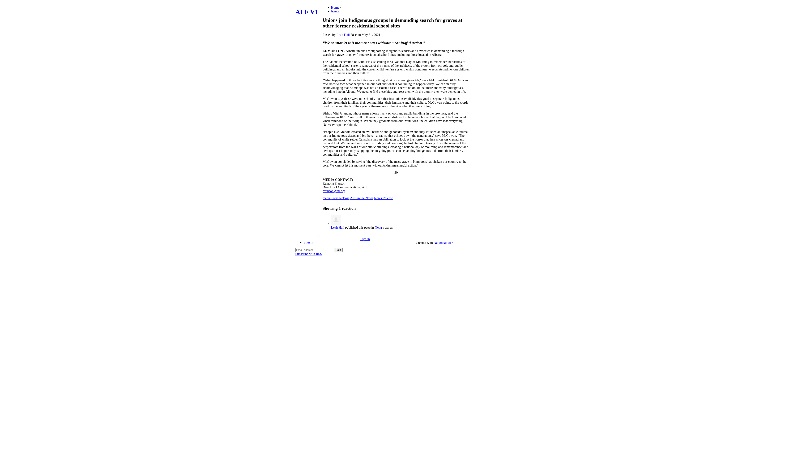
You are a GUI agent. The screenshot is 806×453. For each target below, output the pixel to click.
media (327, 198)
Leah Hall (343, 34)
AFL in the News (361, 198)
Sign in (308, 242)
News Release (383, 198)
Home (335, 7)
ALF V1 (306, 12)
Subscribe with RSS (308, 254)
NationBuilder (443, 243)
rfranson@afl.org (334, 191)
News (335, 11)
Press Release (340, 198)
